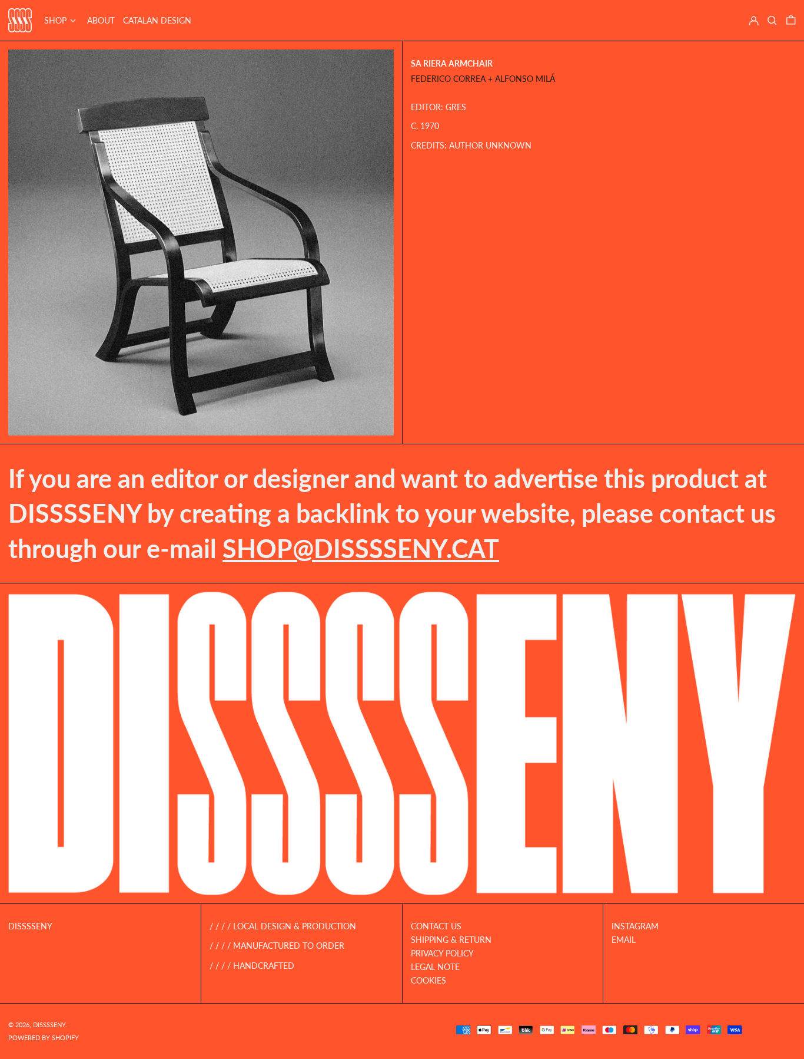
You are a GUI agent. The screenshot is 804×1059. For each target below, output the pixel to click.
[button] (772, 20)
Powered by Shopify (43, 1037)
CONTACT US (436, 926)
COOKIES (428, 980)
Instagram (635, 926)
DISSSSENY (30, 926)
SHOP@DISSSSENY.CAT (360, 548)
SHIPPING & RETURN (451, 940)
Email (624, 940)
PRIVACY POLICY (442, 953)
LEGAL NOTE (435, 967)
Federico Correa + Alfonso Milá (483, 79)
